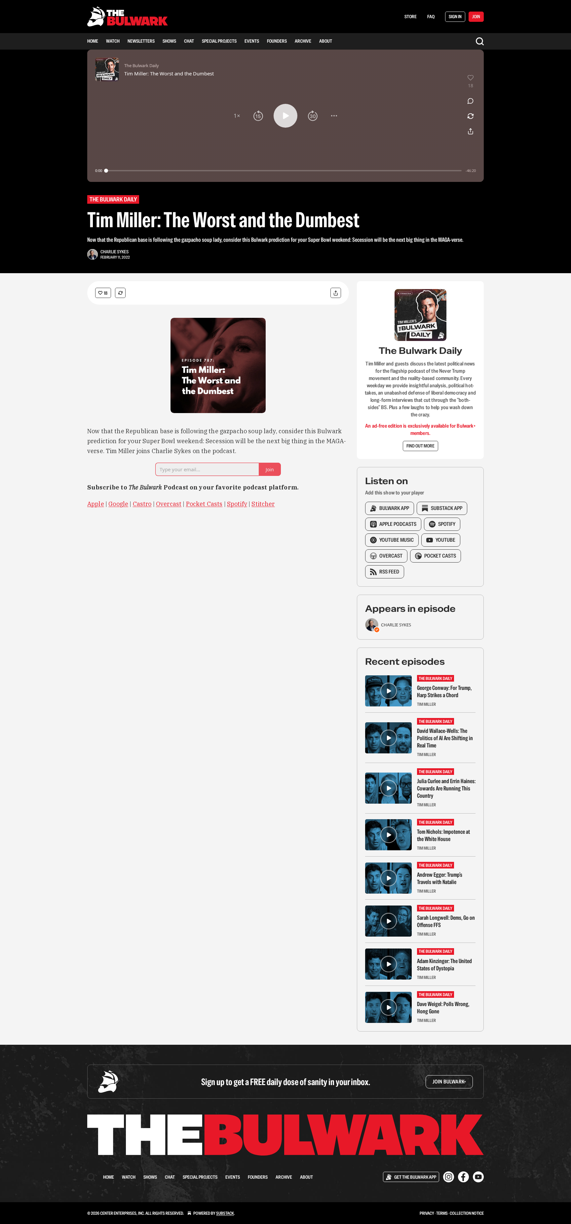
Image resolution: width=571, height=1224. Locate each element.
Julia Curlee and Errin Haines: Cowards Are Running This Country (446, 788)
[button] (237, 116)
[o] (388, 691)
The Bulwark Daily (113, 199)
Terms (442, 1213)
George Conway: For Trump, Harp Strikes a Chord (444, 691)
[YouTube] (478, 1176)
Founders (277, 41)
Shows (169, 41)
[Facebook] (463, 1176)
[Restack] (120, 293)
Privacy (427, 1213)
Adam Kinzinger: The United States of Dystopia (444, 964)
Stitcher (263, 504)
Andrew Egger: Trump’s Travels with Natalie (439, 878)
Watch (113, 41)
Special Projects (219, 41)
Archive (303, 41)
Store (410, 17)
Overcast (168, 504)
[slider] (284, 170)
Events (252, 41)
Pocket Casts (204, 504)
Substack (225, 1213)
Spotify (237, 504)
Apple (95, 504)
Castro (142, 504)
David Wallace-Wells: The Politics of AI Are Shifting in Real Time (445, 738)
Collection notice (467, 1213)
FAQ (431, 17)
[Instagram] (448, 1176)
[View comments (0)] (470, 101)
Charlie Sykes (114, 252)
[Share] (335, 293)
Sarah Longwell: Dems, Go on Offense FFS (446, 921)
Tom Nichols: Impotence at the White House (443, 835)
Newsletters (141, 41)
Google (118, 504)
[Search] (480, 41)
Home (92, 41)
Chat (189, 41)
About (325, 41)
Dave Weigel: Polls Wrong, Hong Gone (443, 1007)
